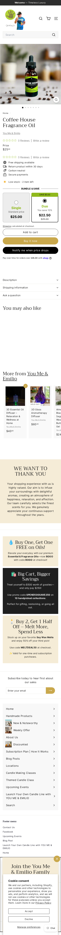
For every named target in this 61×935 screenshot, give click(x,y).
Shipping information (15, 287)
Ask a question (11, 295)
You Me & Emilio (11, 133)
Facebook (8, 831)
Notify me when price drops (30, 250)
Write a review (41, 140)
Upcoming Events (12, 836)
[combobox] (30, 34)
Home (6, 113)
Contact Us (9, 827)
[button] (16, 210)
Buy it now (30, 241)
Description (10, 279)
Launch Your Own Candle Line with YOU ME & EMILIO (27, 847)
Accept (29, 911)
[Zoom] (56, 100)
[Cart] (48, 18)
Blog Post (8, 840)
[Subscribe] (50, 690)
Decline (29, 919)
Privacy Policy (43, 902)
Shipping (7, 226)
